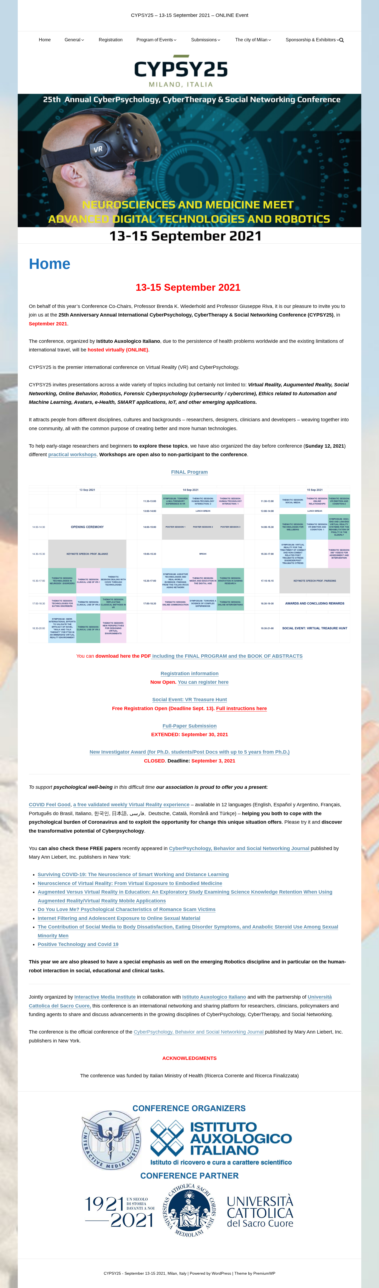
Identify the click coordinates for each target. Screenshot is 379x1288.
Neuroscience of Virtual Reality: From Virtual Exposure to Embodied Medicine (130, 883)
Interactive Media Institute (105, 997)
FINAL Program (189, 472)
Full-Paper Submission (190, 726)
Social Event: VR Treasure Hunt (189, 699)
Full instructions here (241, 708)
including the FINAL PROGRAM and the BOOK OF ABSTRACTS (227, 656)
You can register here (203, 682)
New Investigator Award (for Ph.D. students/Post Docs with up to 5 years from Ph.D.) (190, 752)
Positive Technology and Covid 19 (78, 944)
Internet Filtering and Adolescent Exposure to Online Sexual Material (119, 918)
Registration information (190, 673)
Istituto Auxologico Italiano (214, 997)
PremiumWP (264, 1273)
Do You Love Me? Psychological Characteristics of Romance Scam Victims (127, 909)
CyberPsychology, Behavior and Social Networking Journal (240, 848)
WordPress (221, 1273)
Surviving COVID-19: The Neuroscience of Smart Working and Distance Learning (133, 874)
